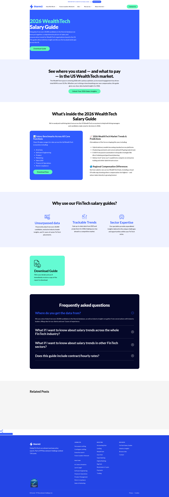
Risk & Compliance (80, 480)
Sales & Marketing (79, 483)
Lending (99, 448)
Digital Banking (101, 461)
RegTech (99, 464)
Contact (121, 455)
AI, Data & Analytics (80, 464)
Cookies (137, 493)
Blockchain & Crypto (103, 467)
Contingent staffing (80, 449)
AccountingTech (101, 445)
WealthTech (100, 451)
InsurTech (100, 455)
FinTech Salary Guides (125, 445)
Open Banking (101, 458)
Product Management (81, 477)
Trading (99, 473)
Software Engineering (80, 471)
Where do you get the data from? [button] (58, 313)
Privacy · (131, 493)
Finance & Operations (80, 474)
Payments (100, 470)
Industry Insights (124, 448)
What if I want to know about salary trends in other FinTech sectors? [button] (76, 345)
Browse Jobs (123, 451)
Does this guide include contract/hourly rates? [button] (67, 356)
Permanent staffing (80, 446)
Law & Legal (78, 467)
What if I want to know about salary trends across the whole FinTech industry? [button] (77, 332)
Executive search (79, 452)
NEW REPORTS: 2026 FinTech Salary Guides (78, 1)
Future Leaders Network (81, 455)
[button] (96, 1)
